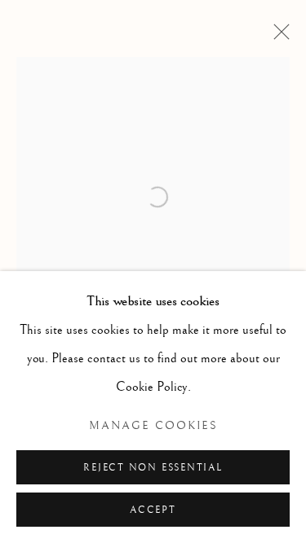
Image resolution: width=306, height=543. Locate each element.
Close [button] (277, 36)
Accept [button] (153, 510)
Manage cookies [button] (153, 425)
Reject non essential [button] (152, 468)
